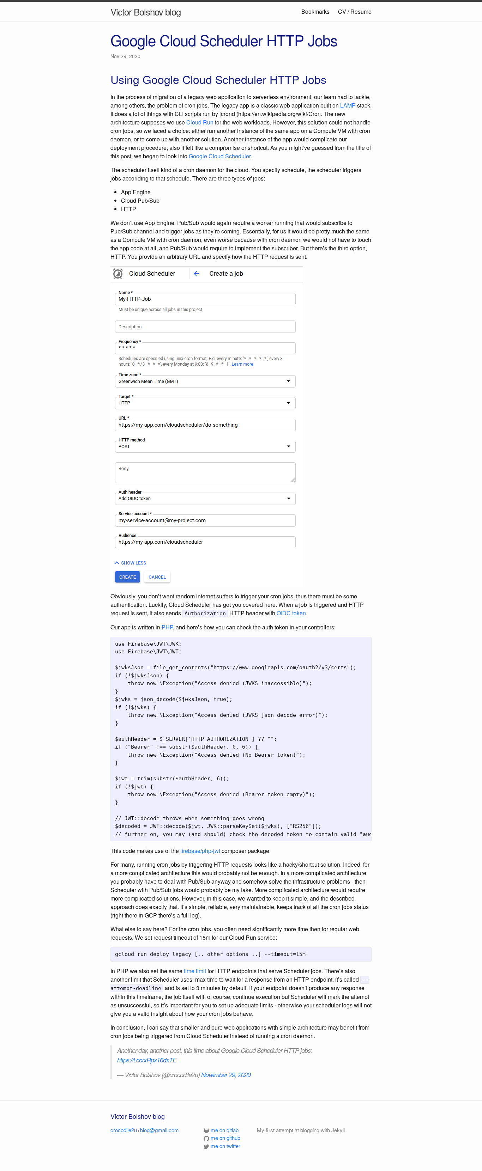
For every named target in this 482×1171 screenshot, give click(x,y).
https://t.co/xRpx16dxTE (146, 1059)
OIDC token (291, 613)
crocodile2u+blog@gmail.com (144, 1130)
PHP (167, 627)
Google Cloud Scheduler (220, 156)
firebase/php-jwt (200, 851)
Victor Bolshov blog (145, 11)
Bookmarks (315, 11)
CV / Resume (355, 11)
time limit (195, 971)
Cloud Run (199, 122)
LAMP (348, 105)
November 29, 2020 (226, 1074)
